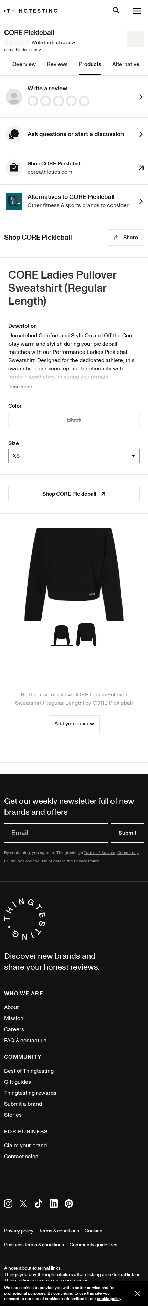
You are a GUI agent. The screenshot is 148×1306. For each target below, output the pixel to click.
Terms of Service (99, 853)
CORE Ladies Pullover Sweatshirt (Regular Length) (62, 288)
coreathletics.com (20, 50)
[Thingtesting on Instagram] (8, 1204)
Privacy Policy (86, 861)
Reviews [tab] (57, 64)
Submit (127, 833)
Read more (20, 387)
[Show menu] (137, 11)
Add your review (74, 723)
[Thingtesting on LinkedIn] (54, 1204)
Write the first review (53, 42)
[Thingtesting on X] (23, 1204)
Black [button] (74, 420)
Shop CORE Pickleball (69, 494)
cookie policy (109, 1299)
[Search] (116, 10)
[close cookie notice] (137, 1293)
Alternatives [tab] (127, 64)
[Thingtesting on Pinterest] (69, 1204)
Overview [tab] (24, 64)
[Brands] (32, 11)
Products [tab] (90, 64)
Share (130, 237)
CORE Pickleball (113, 703)
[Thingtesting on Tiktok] (38, 1204)
